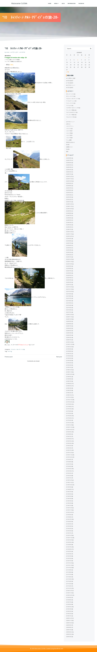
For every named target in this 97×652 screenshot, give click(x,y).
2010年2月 (68, 613)
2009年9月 (68, 625)
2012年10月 (69, 540)
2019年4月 (68, 360)
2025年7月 (68, 188)
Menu (55, 3)
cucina (7, 52)
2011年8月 (68, 572)
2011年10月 (69, 567)
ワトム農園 (68, 140)
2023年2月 (68, 254)
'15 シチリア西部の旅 (71, 110)
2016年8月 (68, 434)
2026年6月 (68, 162)
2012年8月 (68, 544)
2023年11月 (69, 234)
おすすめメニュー (70, 121)
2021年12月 (69, 287)
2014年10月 (69, 484)
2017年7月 (68, 409)
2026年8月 (68, 158)
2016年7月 (68, 436)
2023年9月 (68, 238)
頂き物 (67, 149)
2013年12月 (69, 507)
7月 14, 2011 (15, 52)
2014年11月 (69, 482)
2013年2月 (68, 530)
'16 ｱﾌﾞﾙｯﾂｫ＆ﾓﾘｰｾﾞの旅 (71, 112)
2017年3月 (68, 418)
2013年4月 (68, 526)
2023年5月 (68, 247)
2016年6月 (68, 438)
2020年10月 (69, 319)
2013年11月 (69, 510)
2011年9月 (68, 570)
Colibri (65, 648)
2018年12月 (69, 369)
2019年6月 (68, 356)
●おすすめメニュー (70, 85)
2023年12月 (69, 231)
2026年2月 (68, 172)
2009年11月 (69, 620)
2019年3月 (68, 362)
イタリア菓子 (69, 135)
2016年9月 (68, 432)
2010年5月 (68, 606)
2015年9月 (68, 459)
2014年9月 (68, 487)
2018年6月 (68, 383)
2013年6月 (68, 521)
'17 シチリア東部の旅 (71, 114)
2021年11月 (69, 289)
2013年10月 (69, 512)
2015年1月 (68, 478)
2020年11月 (69, 317)
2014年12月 (69, 480)
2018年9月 (68, 376)
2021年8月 (68, 296)
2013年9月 (68, 514)
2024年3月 (68, 224)
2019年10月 (69, 346)
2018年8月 (68, 379)
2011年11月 (69, 565)
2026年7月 (68, 160)
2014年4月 (68, 498)
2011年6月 (68, 577)
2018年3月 (68, 390)
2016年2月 (68, 448)
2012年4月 (68, 553)
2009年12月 (69, 618)
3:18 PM (23, 52)
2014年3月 (68, 501)
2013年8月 (68, 517)
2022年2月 (68, 282)
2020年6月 (68, 328)
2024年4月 (68, 222)
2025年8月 (68, 185)
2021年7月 (68, 298)
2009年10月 (69, 623)
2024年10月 (69, 208)
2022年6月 (68, 273)
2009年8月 (68, 627)
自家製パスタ (69, 147)
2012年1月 (68, 560)
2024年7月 (68, 215)
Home (49, 3)
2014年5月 (68, 496)
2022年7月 (68, 270)
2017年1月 (68, 422)
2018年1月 (68, 395)
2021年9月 (68, 294)
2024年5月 (68, 220)
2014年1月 (68, 505)
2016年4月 (68, 443)
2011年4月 (68, 581)
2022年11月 (69, 261)
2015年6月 (68, 466)
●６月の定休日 (69, 87)
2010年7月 (68, 602)
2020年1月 (68, 339)
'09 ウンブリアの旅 (70, 96)
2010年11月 (69, 593)
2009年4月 (68, 636)
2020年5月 (68, 330)
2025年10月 (69, 181)
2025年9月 (68, 183)
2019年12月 (69, 342)
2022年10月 (69, 264)
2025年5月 (68, 192)
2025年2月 (68, 199)
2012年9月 (68, 542)
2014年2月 (68, 503)
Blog (63, 3)
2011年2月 (68, 586)
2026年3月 (68, 169)
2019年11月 (69, 344)
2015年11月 (69, 455)
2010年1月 (68, 616)
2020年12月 (69, 314)
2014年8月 (68, 489)
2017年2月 (68, 420)
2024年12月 (69, 204)
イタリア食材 (69, 137)
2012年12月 (69, 535)
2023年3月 (68, 252)
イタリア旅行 (69, 131)
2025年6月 (68, 190)
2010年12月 (69, 590)
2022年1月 (68, 284)
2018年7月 (68, 381)
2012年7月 (68, 547)
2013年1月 (68, 533)
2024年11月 (69, 206)
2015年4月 (68, 471)
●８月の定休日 (69, 80)
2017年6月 (68, 411)
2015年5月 (68, 468)
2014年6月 (68, 494)
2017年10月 (69, 402)
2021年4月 (68, 305)
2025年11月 (69, 178)
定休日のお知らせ (70, 142)
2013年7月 (68, 519)
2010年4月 (68, 609)
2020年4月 (68, 333)
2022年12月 (69, 259)
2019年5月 (68, 358)
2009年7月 (68, 629)
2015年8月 (68, 461)
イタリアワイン (70, 126)
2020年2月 (68, 337)
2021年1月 (68, 312)
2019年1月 (68, 367)
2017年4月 (68, 415)
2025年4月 (68, 195)
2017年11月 (69, 399)
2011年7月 (68, 574)
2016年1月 (68, 450)
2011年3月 (68, 583)
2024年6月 (68, 218)
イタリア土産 (69, 128)
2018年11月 (69, 372)
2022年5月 (68, 275)
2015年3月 (68, 473)
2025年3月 (68, 197)
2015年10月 (69, 457)
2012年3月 (68, 556)
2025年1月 (68, 201)
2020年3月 (68, 335)
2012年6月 (68, 549)
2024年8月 (68, 213)
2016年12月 (69, 425)
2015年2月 (68, 475)
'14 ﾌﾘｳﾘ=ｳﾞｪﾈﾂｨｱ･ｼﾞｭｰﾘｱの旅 (73, 107)
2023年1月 (68, 257)
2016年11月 (69, 427)
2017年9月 (68, 404)
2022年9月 (68, 266)
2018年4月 (68, 388)
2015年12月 (69, 452)
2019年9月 (68, 349)
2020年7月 (68, 326)
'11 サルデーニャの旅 (71, 101)
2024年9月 (68, 211)
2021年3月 (68, 307)
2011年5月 (68, 579)
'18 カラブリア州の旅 (71, 117)
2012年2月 (68, 558)
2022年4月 (68, 277)
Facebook (81, 3)
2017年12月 (69, 397)
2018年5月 (68, 385)
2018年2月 (68, 392)
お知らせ (68, 124)
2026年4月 (68, 167)
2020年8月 (68, 323)
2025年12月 (69, 176)
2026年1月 (68, 174)
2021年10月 (69, 291)
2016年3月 (68, 445)
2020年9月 (68, 321)
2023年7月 (68, 243)
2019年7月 (68, 353)
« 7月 (67, 72)
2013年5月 (68, 524)
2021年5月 (68, 303)
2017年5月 (68, 413)
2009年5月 (68, 634)
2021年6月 (68, 300)
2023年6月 (68, 245)
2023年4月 (68, 250)
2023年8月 (68, 241)
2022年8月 (68, 268)
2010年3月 (68, 611)
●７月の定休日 (69, 83)
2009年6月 (68, 632)
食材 (67, 151)
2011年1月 (68, 588)
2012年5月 (68, 551)
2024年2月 (68, 227)
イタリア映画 (69, 133)
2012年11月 (69, 537)
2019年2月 (68, 365)
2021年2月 (68, 310)
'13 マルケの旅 (69, 105)
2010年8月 (68, 600)
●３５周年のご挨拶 (70, 78)
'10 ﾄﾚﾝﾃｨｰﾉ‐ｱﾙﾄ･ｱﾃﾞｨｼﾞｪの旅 (18, 349)
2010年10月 (69, 595)
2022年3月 (68, 280)
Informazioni (71, 3)
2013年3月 (68, 528)
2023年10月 (69, 236)
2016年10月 (69, 429)
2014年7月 (68, 491)
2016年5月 (68, 441)
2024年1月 (68, 229)
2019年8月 (68, 351)
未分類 (67, 144)
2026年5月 (68, 165)
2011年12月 (69, 563)
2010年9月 (68, 597)
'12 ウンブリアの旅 (70, 103)
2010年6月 (68, 604)
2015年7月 (68, 464)
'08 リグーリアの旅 (70, 94)
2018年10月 (69, 374)
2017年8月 (68, 406)
